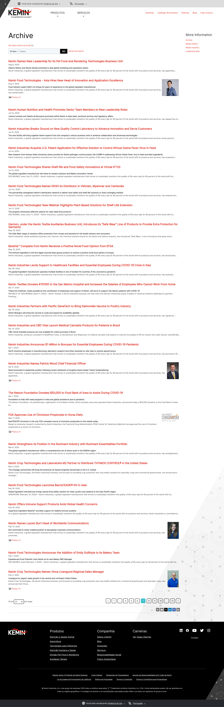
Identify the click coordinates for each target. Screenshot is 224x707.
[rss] (157, 609)
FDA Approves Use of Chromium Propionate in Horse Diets (45, 414)
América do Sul (51, 4)
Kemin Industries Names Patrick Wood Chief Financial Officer (47, 363)
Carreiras (149, 13)
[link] (20, 13)
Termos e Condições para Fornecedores (151, 679)
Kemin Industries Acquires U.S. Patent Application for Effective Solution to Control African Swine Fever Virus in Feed (82, 148)
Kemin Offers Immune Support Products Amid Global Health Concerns (52, 504)
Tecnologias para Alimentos (63, 646)
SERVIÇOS (83, 12)
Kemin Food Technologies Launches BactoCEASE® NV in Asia (47, 485)
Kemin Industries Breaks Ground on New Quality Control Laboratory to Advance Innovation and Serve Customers (80, 128)
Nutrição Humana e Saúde (63, 650)
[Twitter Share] (166, 609)
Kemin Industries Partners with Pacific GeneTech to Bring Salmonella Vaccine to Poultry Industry (69, 306)
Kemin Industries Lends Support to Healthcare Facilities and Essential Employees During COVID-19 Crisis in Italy (79, 265)
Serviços (101, 650)
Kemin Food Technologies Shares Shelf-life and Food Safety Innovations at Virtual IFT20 (64, 167)
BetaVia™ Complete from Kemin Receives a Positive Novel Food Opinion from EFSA (60, 246)
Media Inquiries (192, 47)
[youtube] (194, 630)
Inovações (102, 646)
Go (63, 51)
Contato (195, 638)
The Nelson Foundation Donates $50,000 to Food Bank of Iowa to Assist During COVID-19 (65, 392)
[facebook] (187, 630)
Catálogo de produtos (168, 13)
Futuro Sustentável (106, 659)
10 (161, 601)
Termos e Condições (124, 679)
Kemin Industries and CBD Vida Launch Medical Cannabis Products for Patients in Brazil (64, 325)
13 (172, 601)
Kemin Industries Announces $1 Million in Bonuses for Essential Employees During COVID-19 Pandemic (73, 344)
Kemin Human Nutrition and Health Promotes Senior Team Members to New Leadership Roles (68, 109)
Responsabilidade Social (109, 655)
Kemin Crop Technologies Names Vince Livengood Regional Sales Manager (56, 571)
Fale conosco (206, 13)
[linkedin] (181, 630)
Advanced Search (76, 51)
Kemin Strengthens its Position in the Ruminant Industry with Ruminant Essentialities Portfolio (67, 444)
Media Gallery (192, 44)
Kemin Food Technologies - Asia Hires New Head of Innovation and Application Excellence (65, 80)
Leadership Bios (193, 51)
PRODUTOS (58, 12)
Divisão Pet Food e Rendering (64, 655)
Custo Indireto (96, 675)
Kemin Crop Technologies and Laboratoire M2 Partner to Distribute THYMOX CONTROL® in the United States (77, 463)
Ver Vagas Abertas (142, 637)
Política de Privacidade (104, 679)
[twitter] (202, 630)
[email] (162, 609)
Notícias (185, 13)
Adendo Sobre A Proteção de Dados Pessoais (70, 675)
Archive (189, 40)
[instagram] (208, 630)
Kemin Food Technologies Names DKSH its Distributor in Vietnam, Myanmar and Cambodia (66, 186)
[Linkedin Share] (170, 609)
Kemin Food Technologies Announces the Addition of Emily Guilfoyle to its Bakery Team (64, 552)
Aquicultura (55, 641)
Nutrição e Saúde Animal (62, 637)
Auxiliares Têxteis (58, 659)
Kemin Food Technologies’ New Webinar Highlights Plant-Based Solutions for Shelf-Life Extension (70, 205)
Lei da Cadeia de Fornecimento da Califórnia (74, 679)
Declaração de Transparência (117, 675)
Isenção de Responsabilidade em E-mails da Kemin (152, 675)
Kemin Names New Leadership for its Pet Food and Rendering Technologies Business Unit (65, 61)
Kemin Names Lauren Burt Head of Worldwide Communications (48, 523)
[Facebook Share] (174, 609)
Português (79, 4)
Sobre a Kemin (104, 637)
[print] (178, 609)
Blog (195, 13)
